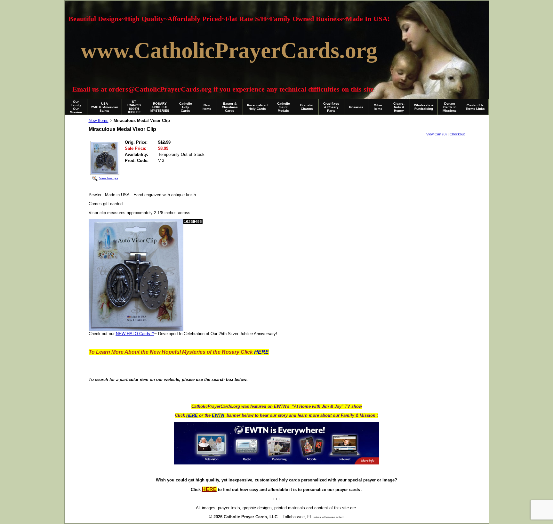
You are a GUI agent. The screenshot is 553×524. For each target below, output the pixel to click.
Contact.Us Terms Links (475, 106)
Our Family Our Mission (76, 107)
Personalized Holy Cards (257, 106)
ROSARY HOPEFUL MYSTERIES (159, 107)
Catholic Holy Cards (185, 107)
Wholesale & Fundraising (424, 106)
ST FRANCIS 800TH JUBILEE (134, 107)
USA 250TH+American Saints (104, 107)
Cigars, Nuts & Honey (399, 107)
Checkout (457, 134)
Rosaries (356, 107)
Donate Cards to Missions (450, 107)
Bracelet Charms (306, 106)
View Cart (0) (436, 134)
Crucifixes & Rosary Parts (331, 107)
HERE (192, 415)
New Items (207, 106)
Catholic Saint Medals (283, 107)
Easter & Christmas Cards (230, 107)
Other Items (378, 106)
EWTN (218, 415)
